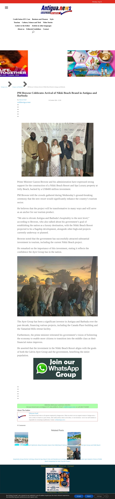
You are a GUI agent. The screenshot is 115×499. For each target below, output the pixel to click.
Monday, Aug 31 (97, 2)
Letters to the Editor (22, 26)
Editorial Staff (22, 100)
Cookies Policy (63, 492)
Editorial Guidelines (33, 29)
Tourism (17, 22)
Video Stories (48, 22)
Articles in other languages (41, 26)
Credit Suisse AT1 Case (21, 19)
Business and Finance (40, 19)
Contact (46, 29)
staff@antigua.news (24, 102)
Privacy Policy (52, 492)
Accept (79, 496)
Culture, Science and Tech (31, 22)
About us (21, 29)
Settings (99, 496)
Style (51, 19)
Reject (89, 496)
